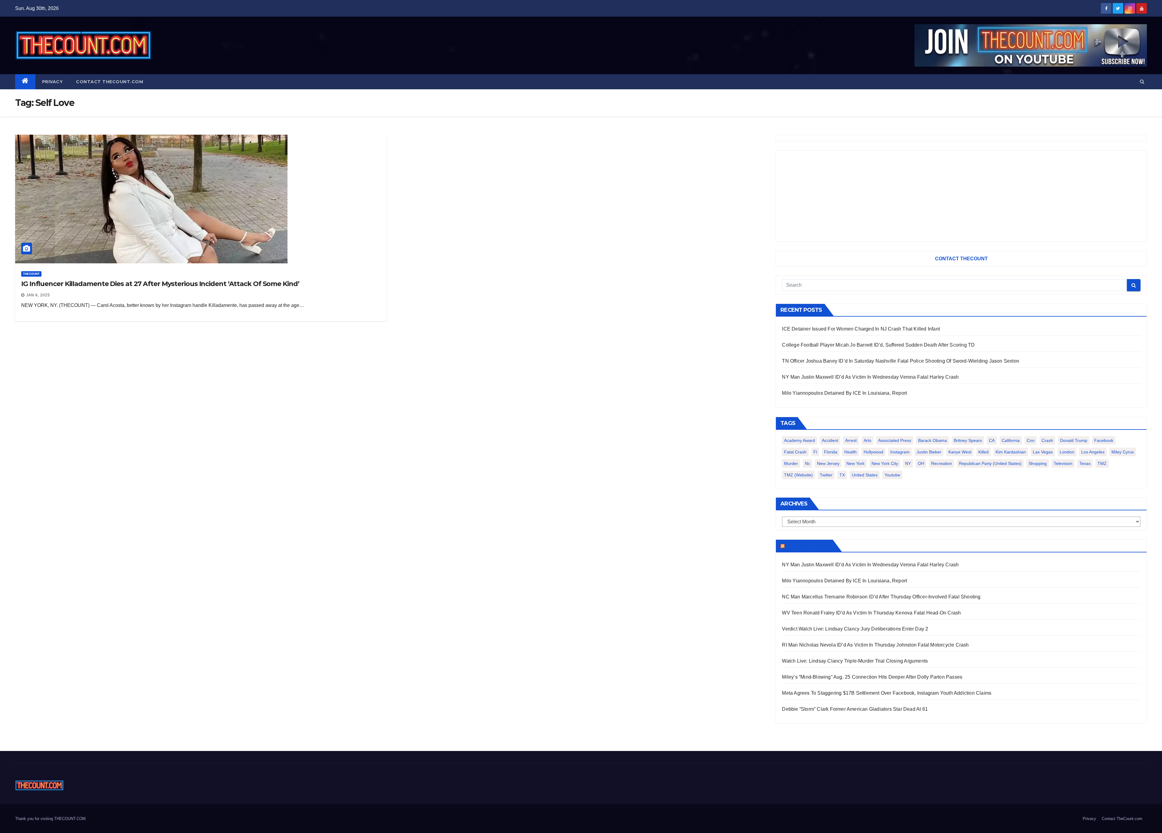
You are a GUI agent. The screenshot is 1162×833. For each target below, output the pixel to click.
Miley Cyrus (1122, 451)
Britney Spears (968, 440)
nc (807, 463)
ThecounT (31, 273)
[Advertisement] (961, 196)
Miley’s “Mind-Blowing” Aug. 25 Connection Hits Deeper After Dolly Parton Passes (872, 677)
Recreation (941, 463)
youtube (892, 474)
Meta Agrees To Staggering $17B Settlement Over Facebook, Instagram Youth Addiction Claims (886, 693)
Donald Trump (1073, 440)
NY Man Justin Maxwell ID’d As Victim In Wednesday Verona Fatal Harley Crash (870, 377)
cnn (1031, 440)
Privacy (52, 81)
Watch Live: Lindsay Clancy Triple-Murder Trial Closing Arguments (855, 660)
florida (830, 451)
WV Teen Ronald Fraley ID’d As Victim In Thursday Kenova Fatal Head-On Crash (871, 612)
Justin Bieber (929, 451)
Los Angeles (1093, 451)
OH (921, 463)
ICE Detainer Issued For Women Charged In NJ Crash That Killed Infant (861, 328)
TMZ (1102, 463)
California (1011, 440)
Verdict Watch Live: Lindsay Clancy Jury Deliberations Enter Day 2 (855, 628)
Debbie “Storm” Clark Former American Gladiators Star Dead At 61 (855, 709)
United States (865, 474)
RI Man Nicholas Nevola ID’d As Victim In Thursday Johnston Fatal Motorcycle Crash (875, 644)
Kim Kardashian (1011, 451)
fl (815, 451)
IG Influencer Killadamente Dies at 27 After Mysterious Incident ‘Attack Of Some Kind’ (160, 284)
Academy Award (799, 440)
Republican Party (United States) (990, 463)
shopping (1038, 463)
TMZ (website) (798, 474)
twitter (826, 474)
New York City (885, 463)
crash (1047, 440)
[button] (1142, 81)
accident (830, 440)
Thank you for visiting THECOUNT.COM (50, 818)
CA (992, 440)
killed (983, 451)
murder (791, 463)
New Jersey (828, 463)
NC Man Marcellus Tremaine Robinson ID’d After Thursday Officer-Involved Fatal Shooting (881, 596)
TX (842, 474)
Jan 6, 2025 (38, 295)
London (1067, 451)
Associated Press (894, 440)
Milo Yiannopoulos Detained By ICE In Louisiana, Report (844, 393)
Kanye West (959, 451)
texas (1085, 463)
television (1063, 463)
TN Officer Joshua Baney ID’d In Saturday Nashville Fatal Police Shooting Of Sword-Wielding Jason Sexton (900, 361)
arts (867, 440)
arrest (851, 440)
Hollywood (873, 451)
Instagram (900, 451)
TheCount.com (808, 545)
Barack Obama (932, 440)
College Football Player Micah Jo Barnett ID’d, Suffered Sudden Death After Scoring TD (878, 344)
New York (855, 463)
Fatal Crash (795, 451)
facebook (1103, 440)
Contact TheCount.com (109, 81)
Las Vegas (1043, 451)
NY (908, 463)
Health (850, 451)
